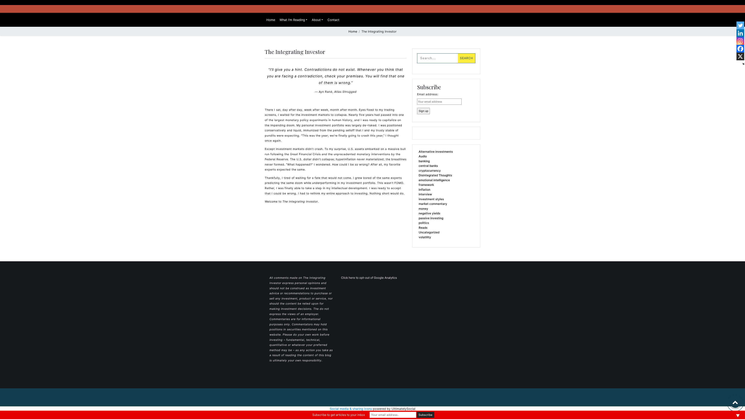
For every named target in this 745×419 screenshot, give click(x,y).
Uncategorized (429, 232)
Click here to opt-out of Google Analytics (369, 278)
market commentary (433, 204)
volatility (425, 237)
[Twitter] (740, 25)
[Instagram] (740, 41)
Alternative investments (436, 151)
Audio (423, 156)
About (316, 20)
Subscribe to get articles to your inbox (338, 415)
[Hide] (743, 64)
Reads (423, 227)
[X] (740, 56)
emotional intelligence (434, 180)
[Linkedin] (740, 33)
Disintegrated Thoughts (435, 175)
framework (426, 185)
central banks (428, 166)
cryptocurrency (430, 170)
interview (425, 194)
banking (424, 161)
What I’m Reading (292, 20)
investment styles (431, 199)
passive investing (431, 218)
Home (270, 20)
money (423, 208)
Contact (333, 20)
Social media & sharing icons (351, 409)
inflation (424, 189)
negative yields (429, 213)
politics (424, 223)
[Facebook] (740, 49)
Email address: (427, 94)
